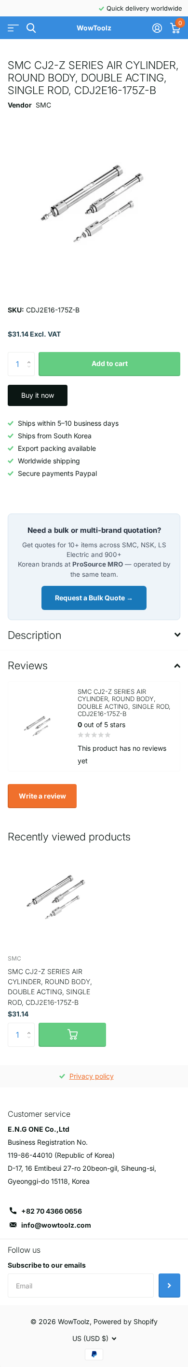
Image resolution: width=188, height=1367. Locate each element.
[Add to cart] (72, 1035)
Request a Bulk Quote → (94, 598)
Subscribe (169, 1285)
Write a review (42, 796)
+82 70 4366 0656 (51, 1211)
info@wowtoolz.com (56, 1225)
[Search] (31, 28)
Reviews (28, 665)
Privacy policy (91, 1076)
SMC (43, 105)
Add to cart (110, 363)
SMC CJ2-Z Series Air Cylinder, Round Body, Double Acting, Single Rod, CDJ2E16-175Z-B (50, 986)
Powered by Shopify (126, 1321)
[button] (31, 355)
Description (34, 635)
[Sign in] (157, 28)
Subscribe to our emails (47, 1265)
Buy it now (37, 395)
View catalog (13, 28)
